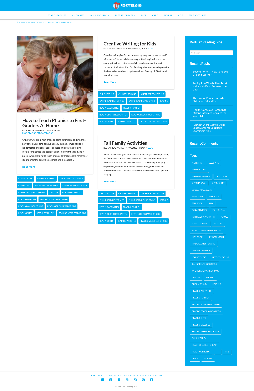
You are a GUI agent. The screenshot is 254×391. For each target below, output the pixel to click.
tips (227, 352)
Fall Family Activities (125, 143)
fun (211, 203)
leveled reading (220, 257)
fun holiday (219, 210)
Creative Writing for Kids (129, 43)
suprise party (199, 338)
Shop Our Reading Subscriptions (140, 376)
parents (196, 277)
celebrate (213, 163)
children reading (46, 178)
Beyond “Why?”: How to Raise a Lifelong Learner (210, 73)
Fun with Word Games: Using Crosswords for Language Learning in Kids (209, 127)
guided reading (200, 223)
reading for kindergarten (59, 22)
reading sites (25, 213)
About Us (103, 376)
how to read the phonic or (206, 230)
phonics (210, 277)
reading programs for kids (61, 206)
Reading (32, 133)
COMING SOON (199, 183)
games (224, 217)
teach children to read (204, 345)
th (218, 352)
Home (93, 376)
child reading (25, 178)
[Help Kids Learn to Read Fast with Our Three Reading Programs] (127, 5)
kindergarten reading (46, 185)
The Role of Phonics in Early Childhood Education (208, 99)
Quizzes (40, 22)
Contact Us (115, 376)
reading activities (72, 192)
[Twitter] (110, 379)
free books (197, 203)
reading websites (46, 213)
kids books (197, 237)
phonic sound (199, 284)
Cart (161, 376)
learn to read (199, 257)
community (218, 183)
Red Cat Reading (45, 133)
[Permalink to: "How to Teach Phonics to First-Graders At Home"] (55, 74)
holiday (218, 223)
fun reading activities (71, 178)
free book (214, 196)
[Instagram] (135, 379)
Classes (31, 22)
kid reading (24, 185)
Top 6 (195, 358)
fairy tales (197, 196)
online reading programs (31, 192)
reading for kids (27, 199)
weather (208, 358)
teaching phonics (201, 352)
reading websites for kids (72, 213)
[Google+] (119, 379)
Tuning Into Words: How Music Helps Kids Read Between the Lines (210, 86)
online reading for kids (74, 185)
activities (197, 163)
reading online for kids (30, 206)
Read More (28, 166)
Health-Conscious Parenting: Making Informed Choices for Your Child (209, 113)
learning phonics (201, 250)
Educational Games (202, 190)
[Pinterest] (143, 379)
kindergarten (216, 237)
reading (54, 192)
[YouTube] (127, 379)
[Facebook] (102, 379)
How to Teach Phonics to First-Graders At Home (54, 122)
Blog (23, 22)
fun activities (199, 210)
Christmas (221, 176)
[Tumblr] (151, 379)
